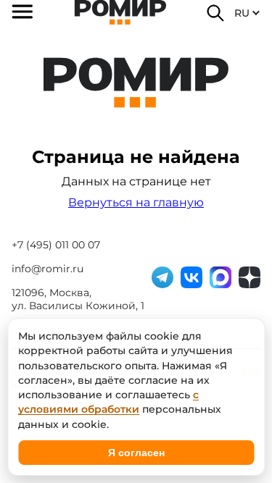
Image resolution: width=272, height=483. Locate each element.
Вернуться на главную (136, 202)
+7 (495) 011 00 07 (56, 244)
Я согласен (136, 452)
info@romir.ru (47, 268)
